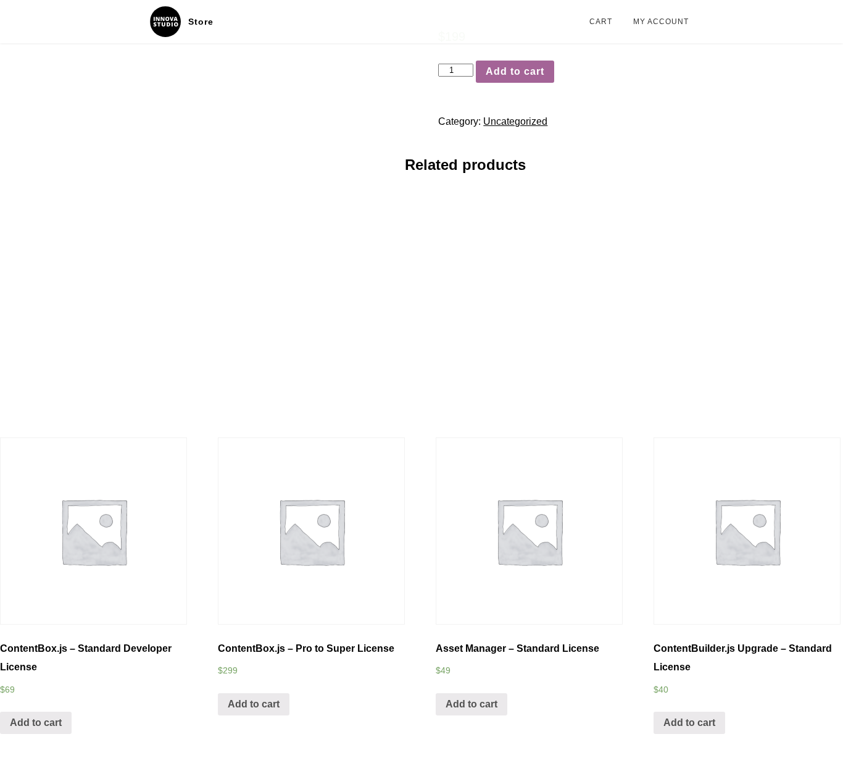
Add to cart (515, 71)
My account (661, 21)
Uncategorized (515, 121)
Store (201, 22)
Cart (600, 21)
